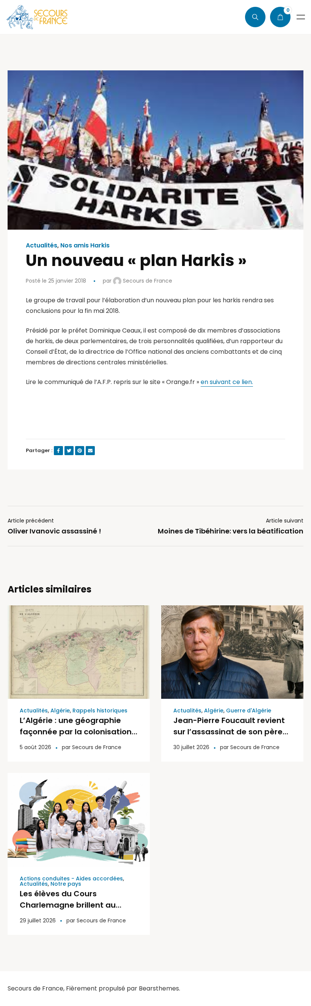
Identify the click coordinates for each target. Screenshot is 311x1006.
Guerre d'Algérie (248, 710)
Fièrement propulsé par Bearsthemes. (123, 988)
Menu (301, 17)
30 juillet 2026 (191, 747)
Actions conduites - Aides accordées (71, 878)
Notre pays (65, 884)
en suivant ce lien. (227, 382)
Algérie (60, 710)
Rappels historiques (99, 710)
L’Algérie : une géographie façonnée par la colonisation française (76, 731)
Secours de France (146, 281)
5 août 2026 (35, 747)
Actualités (41, 245)
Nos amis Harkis (85, 245)
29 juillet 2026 (38, 920)
